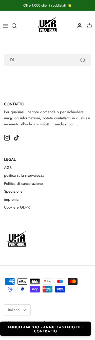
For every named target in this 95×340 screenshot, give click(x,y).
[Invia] (83, 60)
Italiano (14, 310)
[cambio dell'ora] (47, 25)
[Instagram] (7, 138)
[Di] (16, 25)
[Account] (78, 25)
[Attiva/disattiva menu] (5, 25)
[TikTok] (17, 138)
